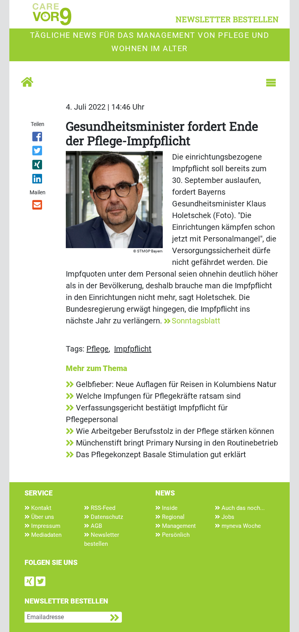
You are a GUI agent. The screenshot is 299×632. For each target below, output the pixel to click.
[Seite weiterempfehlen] (37, 206)
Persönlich (175, 534)
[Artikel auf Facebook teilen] (37, 138)
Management (178, 525)
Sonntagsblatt (196, 320)
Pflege (97, 348)
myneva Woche (240, 525)
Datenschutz (106, 516)
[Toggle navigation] (271, 83)
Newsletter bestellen (101, 539)
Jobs (227, 516)
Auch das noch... (242, 507)
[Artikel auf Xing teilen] (37, 166)
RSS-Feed (102, 507)
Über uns (42, 516)
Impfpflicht (132, 348)
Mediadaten (46, 534)
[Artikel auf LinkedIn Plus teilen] (37, 180)
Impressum (45, 525)
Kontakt (40, 507)
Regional (172, 516)
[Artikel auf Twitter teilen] (37, 152)
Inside (169, 507)
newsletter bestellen (227, 19)
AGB (95, 525)
